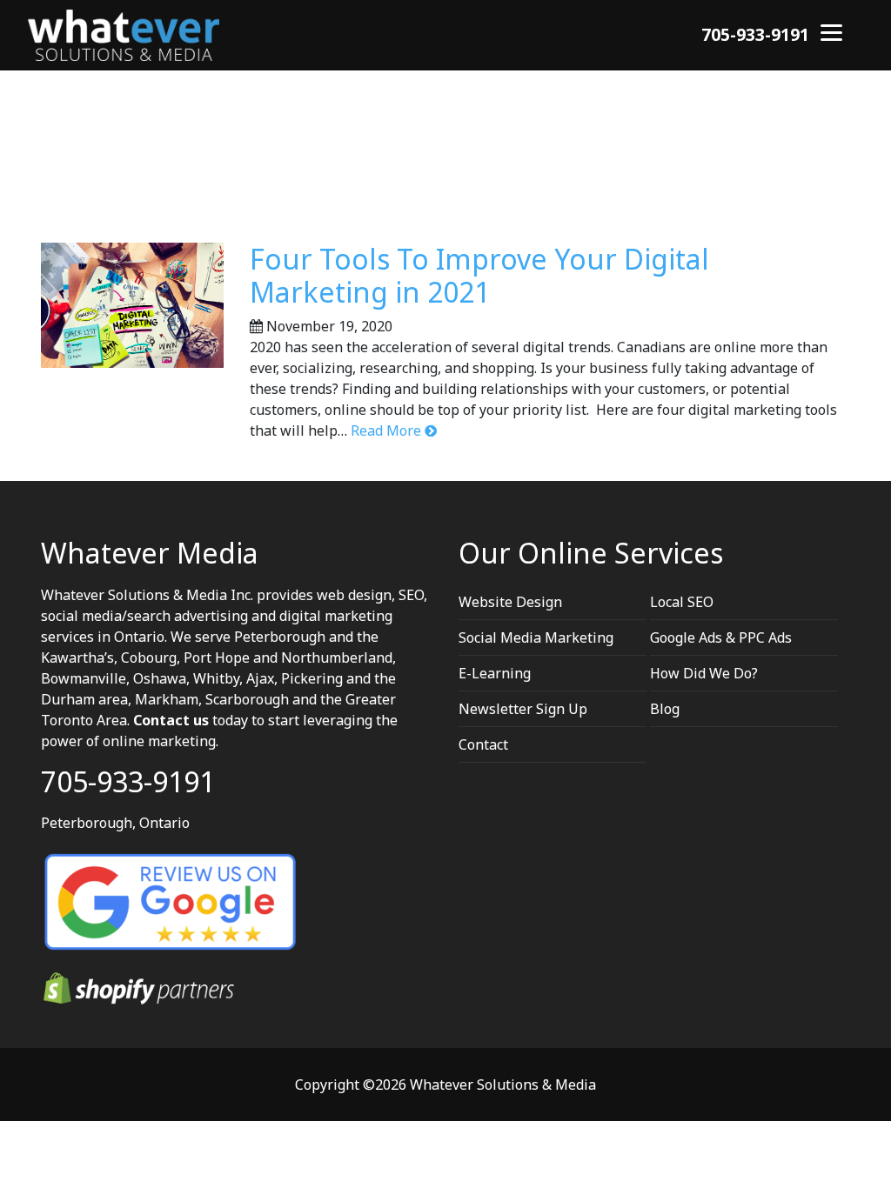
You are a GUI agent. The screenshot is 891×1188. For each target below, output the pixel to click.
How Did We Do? (704, 673)
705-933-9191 (755, 34)
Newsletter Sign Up (523, 708)
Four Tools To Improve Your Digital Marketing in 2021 (479, 275)
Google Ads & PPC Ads (721, 637)
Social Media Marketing (536, 637)
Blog (665, 708)
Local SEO (681, 601)
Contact (483, 744)
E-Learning (495, 673)
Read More (386, 430)
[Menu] (831, 31)
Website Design (510, 601)
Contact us (171, 720)
